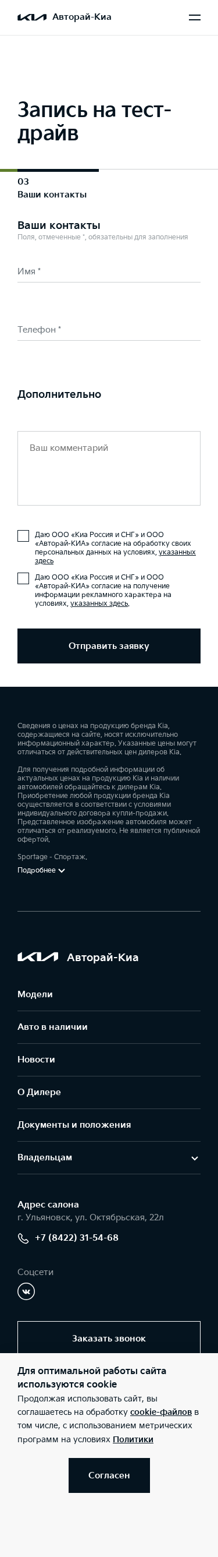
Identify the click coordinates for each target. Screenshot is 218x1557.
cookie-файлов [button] (161, 1412)
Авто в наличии (52, 1027)
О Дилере (39, 1092)
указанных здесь (99, 603)
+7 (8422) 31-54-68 (77, 1238)
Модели (35, 994)
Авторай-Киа (82, 17)
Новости (36, 1059)
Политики (133, 1440)
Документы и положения (74, 1125)
